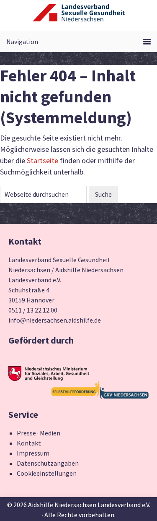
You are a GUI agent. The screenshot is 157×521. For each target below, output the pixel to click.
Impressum (33, 453)
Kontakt (29, 443)
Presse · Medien (38, 433)
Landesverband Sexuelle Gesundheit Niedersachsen (79, 17)
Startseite (42, 160)
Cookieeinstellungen (47, 473)
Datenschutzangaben (48, 463)
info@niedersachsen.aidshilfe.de (54, 320)
